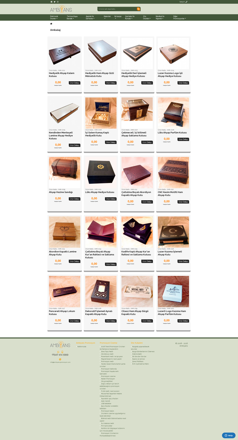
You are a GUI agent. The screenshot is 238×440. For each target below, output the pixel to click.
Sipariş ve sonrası (138, 359)
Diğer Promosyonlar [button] (179, 17)
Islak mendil (105, 401)
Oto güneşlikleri (107, 381)
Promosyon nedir (107, 361)
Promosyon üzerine (108, 376)
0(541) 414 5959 (60, 354)
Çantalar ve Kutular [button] (129, 17)
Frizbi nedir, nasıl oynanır (110, 391)
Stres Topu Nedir (107, 351)
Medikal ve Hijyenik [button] (160, 17)
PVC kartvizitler (106, 426)
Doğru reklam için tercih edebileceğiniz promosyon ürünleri (109, 386)
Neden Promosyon (108, 379)
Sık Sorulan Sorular (139, 356)
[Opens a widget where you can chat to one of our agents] (229, 436)
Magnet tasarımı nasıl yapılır (111, 359)
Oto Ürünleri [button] (146, 17)
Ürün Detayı (74, 83)
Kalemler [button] (107, 16)
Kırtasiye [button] (118, 16)
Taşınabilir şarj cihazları (109, 399)
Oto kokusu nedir (107, 354)
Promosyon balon (107, 411)
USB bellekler (106, 403)
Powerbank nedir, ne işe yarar (112, 356)
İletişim (182, 2)
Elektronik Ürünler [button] (54, 17)
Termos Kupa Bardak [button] (72, 17)
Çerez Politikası (137, 361)
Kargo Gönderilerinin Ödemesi (143, 351)
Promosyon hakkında (109, 369)
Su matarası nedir (107, 423)
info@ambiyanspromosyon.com (60, 362)
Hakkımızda (81, 346)
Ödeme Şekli (137, 354)
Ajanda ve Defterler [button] (90, 17)
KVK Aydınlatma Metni (140, 364)
